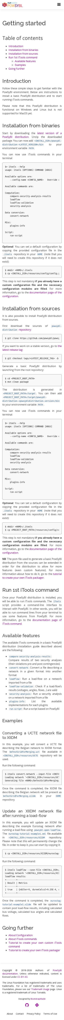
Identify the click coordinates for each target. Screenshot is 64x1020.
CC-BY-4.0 (22, 976)
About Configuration (21, 935)
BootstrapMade (38, 998)
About (10, 1013)
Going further (17, 68)
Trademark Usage (40, 989)
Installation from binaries (23, 50)
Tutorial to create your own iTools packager (34, 950)
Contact (20, 1013)
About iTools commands (23, 939)
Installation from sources (23, 53)
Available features (25, 61)
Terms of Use (50, 1013)
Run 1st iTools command (23, 57)
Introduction (16, 46)
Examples (20, 65)
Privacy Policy (33, 1013)
